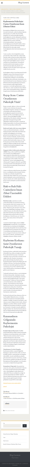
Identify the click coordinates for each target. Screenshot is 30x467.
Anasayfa (4, 9)
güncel (5, 386)
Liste (4, 437)
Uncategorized (15, 9)
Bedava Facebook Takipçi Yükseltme (10, 434)
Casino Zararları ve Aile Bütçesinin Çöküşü (13, 398)
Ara (4, 423)
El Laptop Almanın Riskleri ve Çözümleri (13, 393)
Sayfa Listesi (6, 440)
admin (17, 17)
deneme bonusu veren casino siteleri (12, 383)
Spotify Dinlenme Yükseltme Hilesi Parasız (12, 444)
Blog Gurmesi (23, 2)
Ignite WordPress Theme (11, 463)
